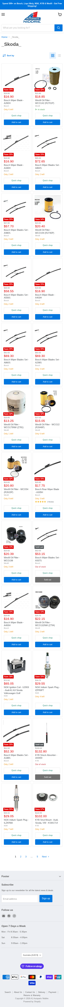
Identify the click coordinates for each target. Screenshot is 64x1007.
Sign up (46, 898)
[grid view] (52, 55)
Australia (30, 955)
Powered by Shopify (32, 1001)
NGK (6, 696)
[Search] (58, 27)
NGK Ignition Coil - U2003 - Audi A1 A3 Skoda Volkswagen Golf (16, 690)
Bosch (6, 106)
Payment (52, 992)
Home (4, 37)
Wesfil (37, 106)
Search (8, 992)
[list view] (59, 55)
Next (44, 856)
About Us (18, 992)
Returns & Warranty (32, 995)
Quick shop (16, 115)
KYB (37, 761)
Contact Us (30, 992)
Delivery (41, 992)
